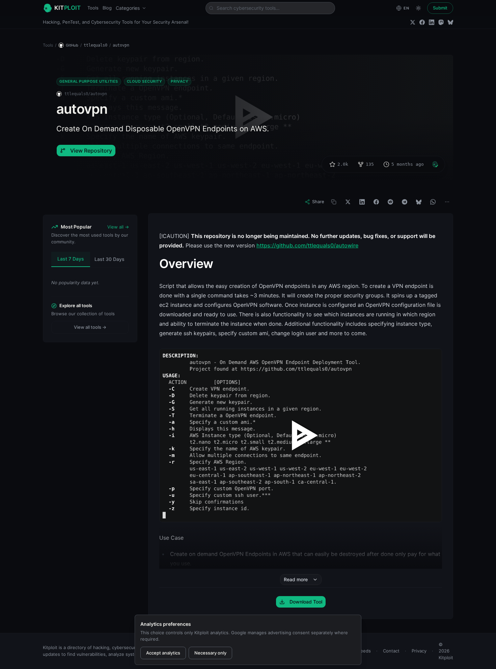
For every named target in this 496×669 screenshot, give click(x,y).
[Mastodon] (441, 22)
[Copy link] (334, 202)
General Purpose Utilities (88, 81)
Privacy (179, 81)
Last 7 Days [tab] (70, 259)
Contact (391, 650)
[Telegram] (404, 202)
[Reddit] (390, 202)
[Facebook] (422, 22)
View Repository (91, 150)
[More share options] (447, 202)
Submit (440, 7)
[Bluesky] (450, 22)
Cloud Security (144, 81)
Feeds (364, 650)
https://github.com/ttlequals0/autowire (307, 245)
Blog (107, 7)
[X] (348, 202)
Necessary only (210, 652)
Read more (296, 579)
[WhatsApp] (433, 202)
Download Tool (306, 602)
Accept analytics (163, 652)
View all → (118, 227)
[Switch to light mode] (418, 8)
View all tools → (90, 327)
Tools (93, 7)
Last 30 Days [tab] (109, 259)
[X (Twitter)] (412, 22)
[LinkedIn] (431, 22)
